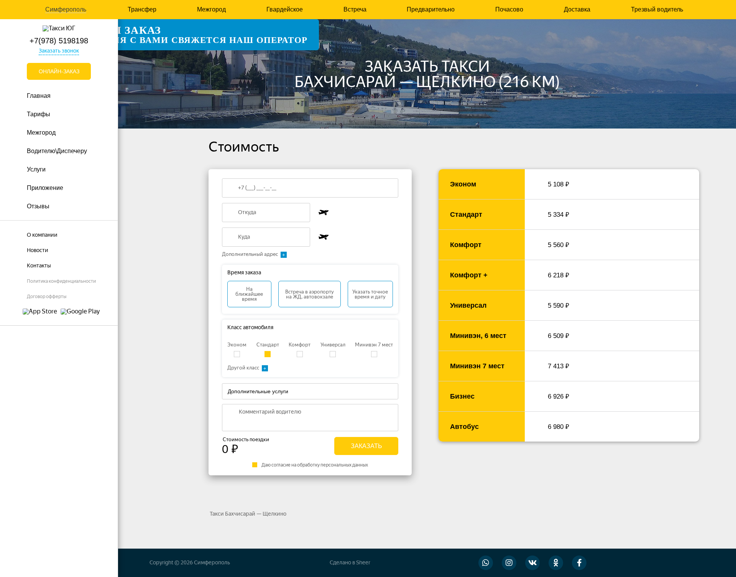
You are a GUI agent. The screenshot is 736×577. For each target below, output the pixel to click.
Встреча (354, 10)
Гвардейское (284, 10)
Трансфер (142, 10)
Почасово (509, 10)
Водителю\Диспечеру (57, 151)
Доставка (577, 10)
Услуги (36, 169)
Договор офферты (46, 296)
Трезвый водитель (657, 10)
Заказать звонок (59, 51)
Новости (37, 250)
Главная (39, 95)
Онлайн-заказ (59, 71)
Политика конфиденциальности (61, 281)
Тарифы (38, 114)
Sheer (363, 562)
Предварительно (431, 10)
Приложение (45, 188)
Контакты (39, 265)
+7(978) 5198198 (59, 41)
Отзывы (38, 206)
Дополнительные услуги (258, 391)
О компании (42, 235)
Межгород (211, 10)
